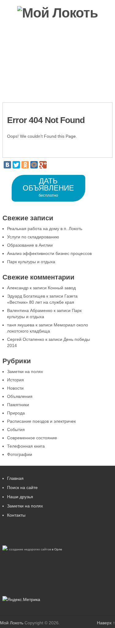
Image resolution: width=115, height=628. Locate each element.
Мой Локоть (11, 622)
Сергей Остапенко (25, 339)
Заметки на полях (25, 371)
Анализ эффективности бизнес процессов (49, 253)
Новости (18, 44)
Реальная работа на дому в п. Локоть (44, 228)
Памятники (18, 404)
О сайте (44, 84)
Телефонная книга (26, 446)
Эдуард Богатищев (26, 296)
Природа (16, 412)
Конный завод (62, 287)
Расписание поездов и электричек (41, 421)
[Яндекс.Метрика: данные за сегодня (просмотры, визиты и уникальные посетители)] (21, 599)
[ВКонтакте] (7, 164)
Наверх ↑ (106, 622)
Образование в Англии (30, 245)
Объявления (85, 44)
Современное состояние (32, 437)
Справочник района (69, 64)
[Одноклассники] (25, 164)
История (15, 379)
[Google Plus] (43, 164)
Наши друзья (20, 496)
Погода (16, 84)
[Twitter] (16, 164)
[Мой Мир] (34, 164)
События (16, 429)
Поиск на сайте (22, 487)
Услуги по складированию (33, 236)
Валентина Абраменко (29, 310)
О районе (50, 44)
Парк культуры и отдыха (31, 261)
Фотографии (22, 64)
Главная (15, 478)
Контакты (76, 84)
